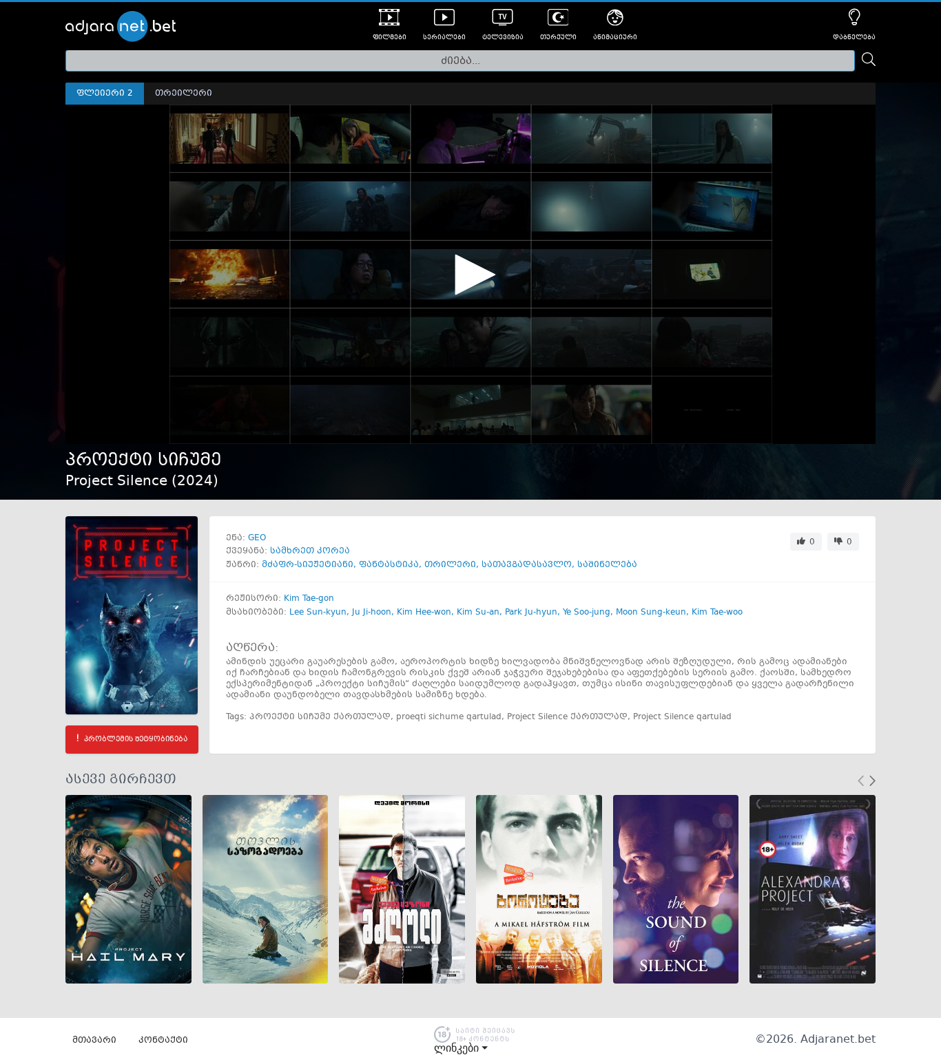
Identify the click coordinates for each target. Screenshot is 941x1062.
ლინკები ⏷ (461, 1048)
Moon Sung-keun (651, 612)
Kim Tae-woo (717, 612)
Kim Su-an (478, 612)
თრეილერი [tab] (183, 93)
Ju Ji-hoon (371, 612)
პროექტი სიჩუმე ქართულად (320, 717)
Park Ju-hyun (531, 612)
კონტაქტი (163, 1040)
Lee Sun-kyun (318, 612)
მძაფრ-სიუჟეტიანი (307, 565)
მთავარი (94, 1040)
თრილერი (450, 565)
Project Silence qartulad (682, 717)
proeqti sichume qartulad (448, 717)
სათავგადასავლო (527, 565)
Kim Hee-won (424, 612)
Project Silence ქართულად (567, 717)
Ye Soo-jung (586, 612)
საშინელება (607, 565)
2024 (195, 481)
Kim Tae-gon (309, 599)
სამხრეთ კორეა (310, 551)
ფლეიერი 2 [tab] (104, 93)
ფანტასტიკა (389, 565)
